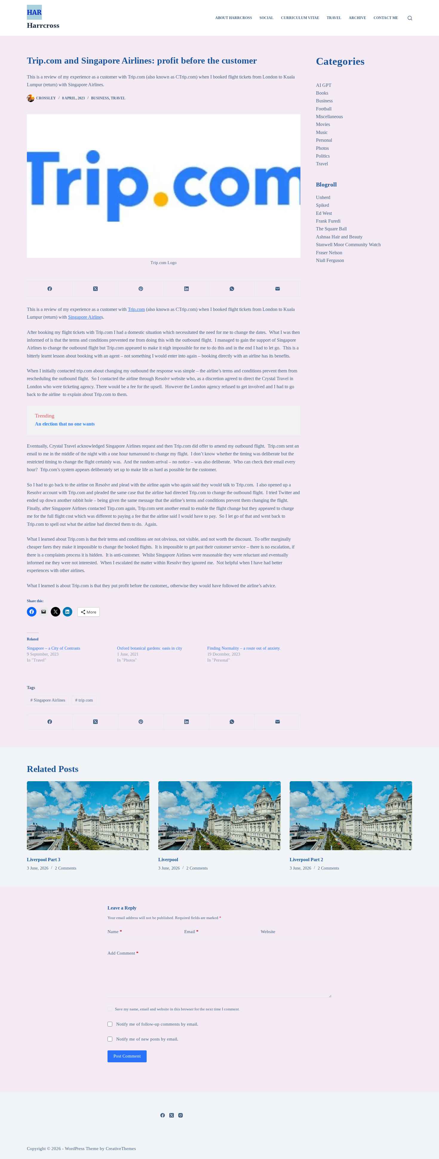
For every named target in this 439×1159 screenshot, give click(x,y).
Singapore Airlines (47, 700)
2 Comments (65, 868)
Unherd (323, 197)
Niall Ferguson (330, 260)
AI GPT (323, 85)
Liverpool (168, 859)
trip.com (84, 700)
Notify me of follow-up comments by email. (157, 1024)
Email (191, 931)
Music (322, 132)
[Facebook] (50, 289)
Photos (322, 148)
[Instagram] (180, 1115)
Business (100, 98)
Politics (323, 155)
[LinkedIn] (186, 289)
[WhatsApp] (232, 289)
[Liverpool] (219, 815)
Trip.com (136, 309)
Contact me (386, 18)
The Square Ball (331, 228)
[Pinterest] (141, 289)
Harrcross (43, 25)
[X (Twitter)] (95, 289)
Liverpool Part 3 (43, 859)
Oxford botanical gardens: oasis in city (149, 648)
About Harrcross (233, 18)
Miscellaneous (329, 116)
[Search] (410, 18)
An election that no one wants (65, 423)
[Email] (277, 289)
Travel (334, 18)
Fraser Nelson (329, 252)
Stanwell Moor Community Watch (348, 244)
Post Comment (127, 1056)
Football (323, 108)
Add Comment (123, 953)
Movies (323, 124)
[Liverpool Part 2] (351, 815)
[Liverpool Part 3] (88, 815)
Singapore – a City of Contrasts (53, 648)
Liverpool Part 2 (306, 859)
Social (267, 18)
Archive (357, 18)
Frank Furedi (328, 221)
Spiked (322, 205)
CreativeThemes (121, 1148)
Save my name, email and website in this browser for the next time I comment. (177, 1009)
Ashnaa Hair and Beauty (339, 236)
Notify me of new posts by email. (147, 1039)
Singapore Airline (84, 317)
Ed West (324, 213)
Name (115, 931)
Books (322, 92)
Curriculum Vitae (300, 18)
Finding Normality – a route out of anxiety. (244, 648)
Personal (324, 140)
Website (268, 931)
